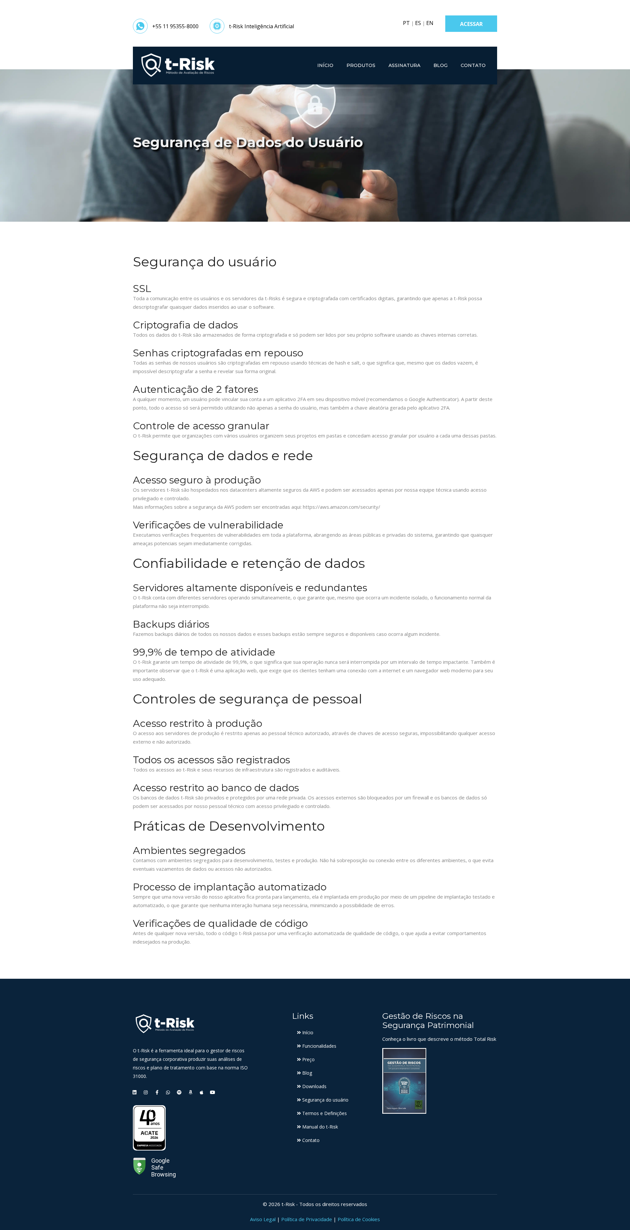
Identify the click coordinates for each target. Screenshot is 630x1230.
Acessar (471, 24)
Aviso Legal (263, 1219)
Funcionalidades (318, 1046)
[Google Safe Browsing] (139, 1167)
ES (418, 23)
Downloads (313, 1086)
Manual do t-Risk (319, 1127)
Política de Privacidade (306, 1219)
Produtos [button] (360, 65)
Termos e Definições (324, 1113)
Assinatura (404, 65)
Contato (473, 65)
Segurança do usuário (324, 1100)
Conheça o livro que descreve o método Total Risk (439, 1039)
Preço (308, 1059)
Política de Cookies (359, 1219)
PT (406, 23)
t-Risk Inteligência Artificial (261, 26)
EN (429, 23)
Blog (440, 65)
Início (325, 65)
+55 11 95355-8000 (175, 26)
